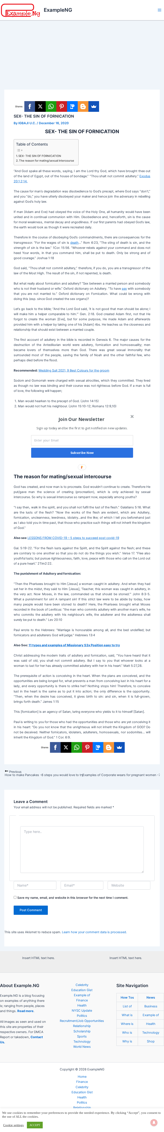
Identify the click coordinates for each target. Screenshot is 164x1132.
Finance (82, 1000)
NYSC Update (82, 1010)
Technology (82, 1041)
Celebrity (82, 985)
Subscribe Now (82, 453)
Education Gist (81, 990)
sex (124, 289)
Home (82, 1077)
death (74, 243)
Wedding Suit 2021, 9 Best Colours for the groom (73, 370)
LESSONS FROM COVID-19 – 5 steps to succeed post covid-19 (73, 538)
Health (82, 1005)
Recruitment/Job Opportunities (82, 1021)
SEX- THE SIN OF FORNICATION (39, 156)
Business (150, 1006)
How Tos (127, 997)
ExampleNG (58, 10)
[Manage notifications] (154, 1122)
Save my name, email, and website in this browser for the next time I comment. (72, 897)
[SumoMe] (93, 106)
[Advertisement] (82, 53)
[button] (82, 419)
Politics (82, 1016)
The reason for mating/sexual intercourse (46, 160)
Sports (82, 1036)
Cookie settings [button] (13, 1125)
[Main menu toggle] (159, 10)
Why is (127, 1041)
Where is (127, 1024)
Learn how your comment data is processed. (94, 932)
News (150, 997)
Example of (82, 995)
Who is (127, 1033)
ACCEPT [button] (34, 1125)
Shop (151, 1041)
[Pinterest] (61, 106)
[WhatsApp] (51, 106)
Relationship (82, 1026)
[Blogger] (83, 106)
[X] (40, 106)
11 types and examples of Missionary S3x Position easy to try (74, 645)
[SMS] (72, 106)
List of (127, 1006)
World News (82, 1047)
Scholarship (82, 1031)
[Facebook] (29, 106)
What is (127, 1015)
